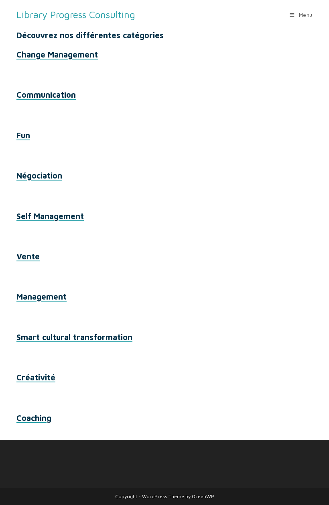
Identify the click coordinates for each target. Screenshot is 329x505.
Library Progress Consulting (75, 14)
